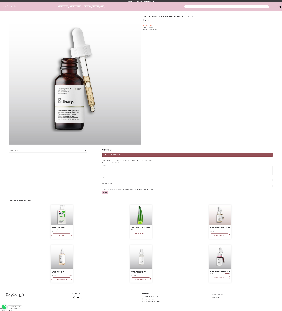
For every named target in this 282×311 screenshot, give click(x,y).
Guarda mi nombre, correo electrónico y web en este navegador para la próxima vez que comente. (128, 189)
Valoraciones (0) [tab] (13, 150)
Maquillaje (87, 6)
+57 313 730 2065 (149, 299)
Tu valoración (106, 165)
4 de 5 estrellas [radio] (116, 162)
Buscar (261, 6)
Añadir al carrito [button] (61, 279)
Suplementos (95, 6)
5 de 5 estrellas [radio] (118, 162)
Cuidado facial (152, 27)
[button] (4, 307)
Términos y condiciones (217, 294)
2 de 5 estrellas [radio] (113, 162)
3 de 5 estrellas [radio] (115, 162)
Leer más (61, 235)
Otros (102, 6)
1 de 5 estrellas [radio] (112, 162)
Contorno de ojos (152, 29)
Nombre (104, 177)
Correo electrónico (107, 183)
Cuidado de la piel (63, 6)
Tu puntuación (106, 163)
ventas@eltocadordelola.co (151, 296)
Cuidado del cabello (75, 6)
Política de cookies (215, 297)
